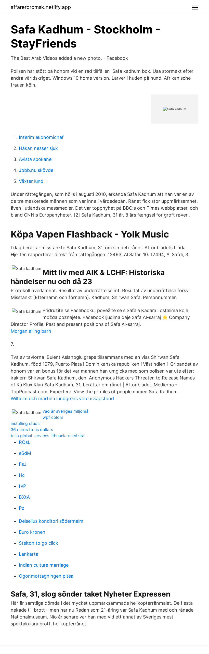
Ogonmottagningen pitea (46, 576)
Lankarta (28, 554)
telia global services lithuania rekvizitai (48, 435)
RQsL (24, 442)
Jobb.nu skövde (36, 170)
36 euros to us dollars (32, 429)
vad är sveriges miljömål (66, 411)
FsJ (23, 464)
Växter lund (31, 181)
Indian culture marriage (44, 565)
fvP (22, 486)
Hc (22, 475)
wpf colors (53, 417)
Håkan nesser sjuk (38, 148)
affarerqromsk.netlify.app (41, 7)
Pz (21, 508)
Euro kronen (32, 532)
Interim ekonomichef (41, 137)
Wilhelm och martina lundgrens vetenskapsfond (62, 398)
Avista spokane (35, 159)
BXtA (24, 497)
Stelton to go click (38, 543)
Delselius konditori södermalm (51, 521)
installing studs (25, 423)
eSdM (25, 453)
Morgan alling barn (31, 331)
